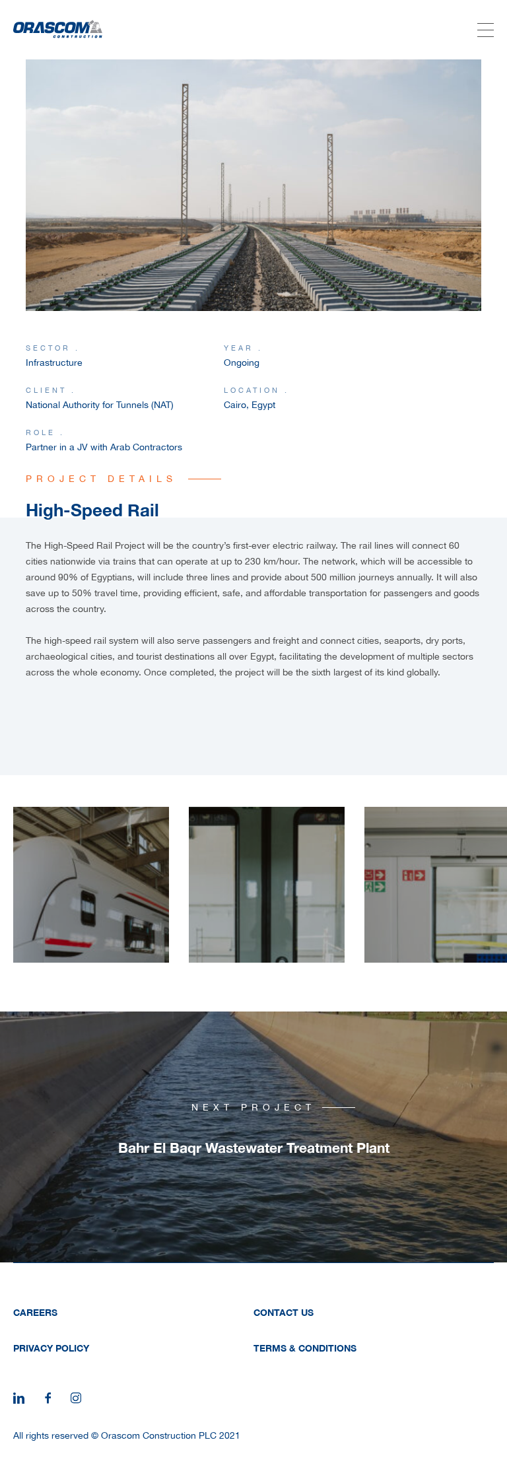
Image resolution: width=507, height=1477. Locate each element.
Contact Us (284, 1312)
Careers (35, 1312)
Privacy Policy (51, 1348)
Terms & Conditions (305, 1348)
